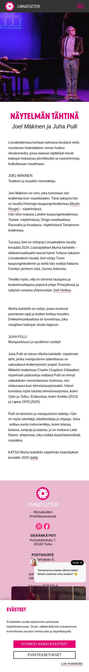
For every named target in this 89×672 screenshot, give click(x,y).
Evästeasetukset (44, 655)
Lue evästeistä (71, 663)
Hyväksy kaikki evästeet (44, 644)
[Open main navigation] (80, 6)
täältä (34, 457)
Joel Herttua (62, 290)
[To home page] (30, 6)
